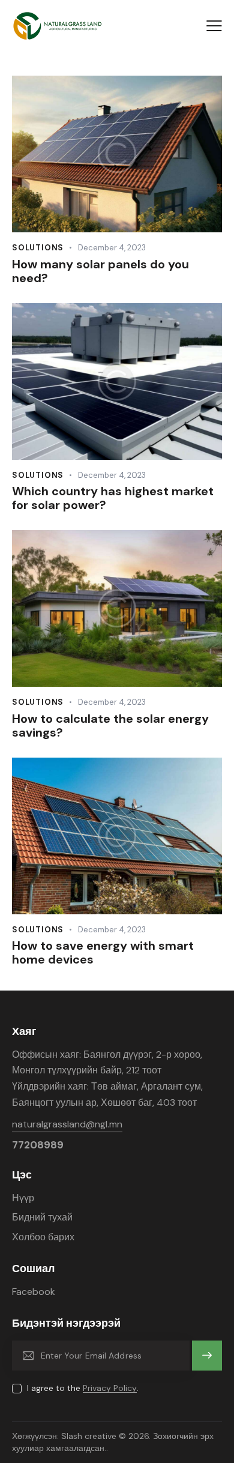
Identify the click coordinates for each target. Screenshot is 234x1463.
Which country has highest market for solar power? (113, 498)
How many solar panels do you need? (100, 271)
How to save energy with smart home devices (103, 953)
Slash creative (88, 1436)
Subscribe (207, 1361)
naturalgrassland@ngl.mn (67, 1124)
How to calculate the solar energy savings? (110, 726)
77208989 (38, 1145)
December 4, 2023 (112, 248)
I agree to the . (83, 1388)
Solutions (38, 248)
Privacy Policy (110, 1388)
